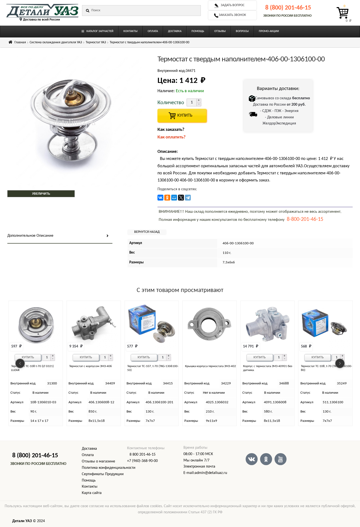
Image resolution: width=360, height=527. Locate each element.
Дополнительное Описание (30, 236)
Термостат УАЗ (96, 42)
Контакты (89, 487)
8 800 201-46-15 (143, 455)
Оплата (88, 455)
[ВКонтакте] (160, 198)
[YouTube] (281, 459)
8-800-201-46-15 (305, 219)
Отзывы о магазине (98, 461)
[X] (181, 198)
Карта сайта (92, 493)
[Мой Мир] (174, 198)
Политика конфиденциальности (108, 468)
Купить (28, 357)
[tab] (59, 236)
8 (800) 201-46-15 (288, 8)
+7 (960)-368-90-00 (142, 461)
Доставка (89, 449)
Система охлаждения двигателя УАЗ (56, 42)
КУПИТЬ (181, 115)
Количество (170, 103)
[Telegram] (188, 198)
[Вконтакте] (252, 459)
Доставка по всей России (41, 20)
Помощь (89, 480)
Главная (20, 42)
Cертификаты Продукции (103, 474)
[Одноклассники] (167, 198)
